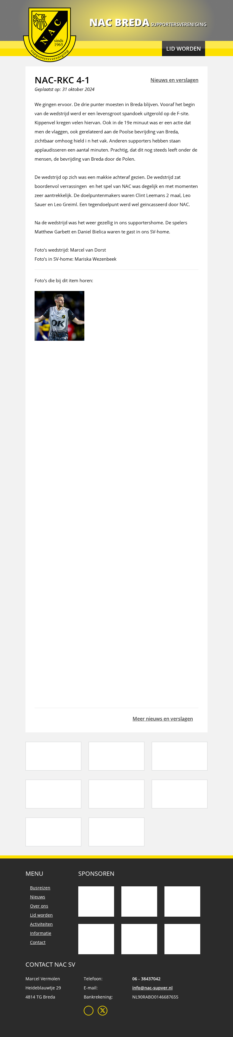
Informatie (40, 933)
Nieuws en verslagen (174, 80)
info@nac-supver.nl (152, 988)
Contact (38, 942)
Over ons (39, 906)
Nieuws (37, 897)
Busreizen (40, 888)
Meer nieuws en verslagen (163, 718)
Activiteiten (41, 924)
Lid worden (183, 48)
